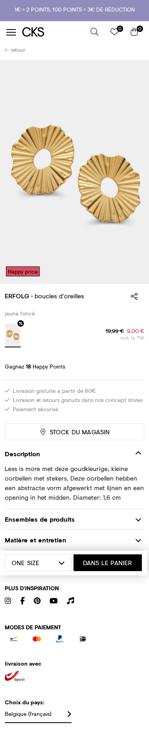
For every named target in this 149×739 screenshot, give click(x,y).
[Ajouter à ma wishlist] (132, 71)
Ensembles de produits (40, 519)
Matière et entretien (35, 539)
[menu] (11, 32)
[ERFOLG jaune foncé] (13, 335)
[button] (94, 32)
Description (22, 453)
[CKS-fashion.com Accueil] (53, 32)
